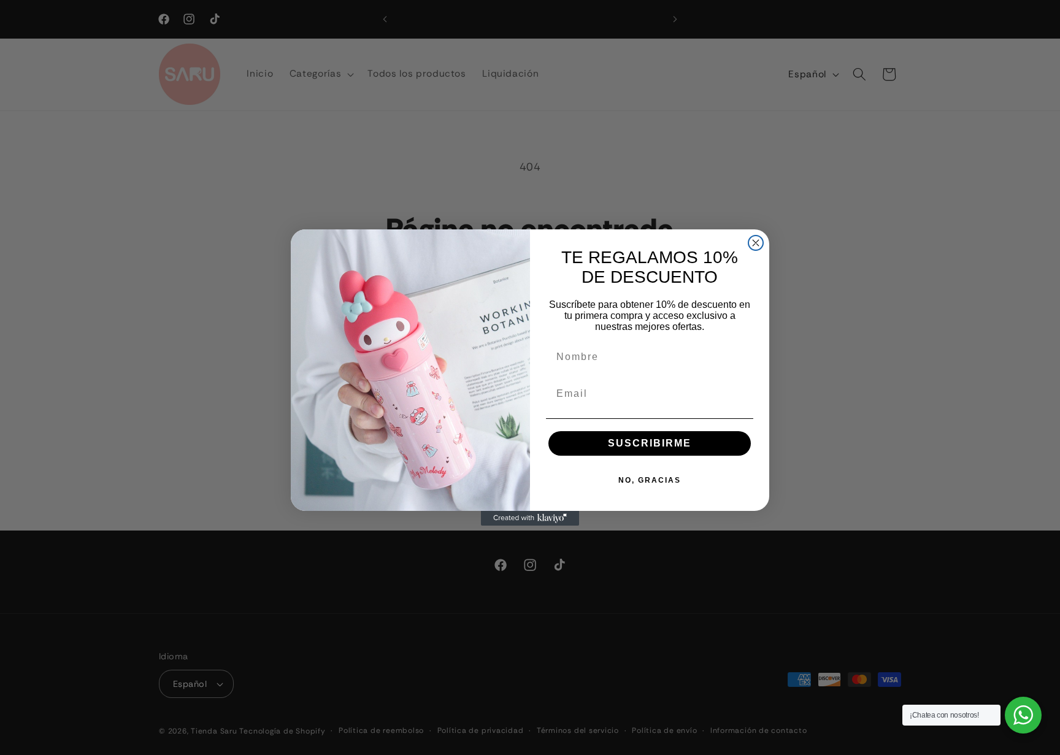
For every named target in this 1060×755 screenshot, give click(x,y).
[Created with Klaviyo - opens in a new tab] (530, 518)
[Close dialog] (755, 243)
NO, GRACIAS (649, 480)
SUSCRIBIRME (649, 443)
